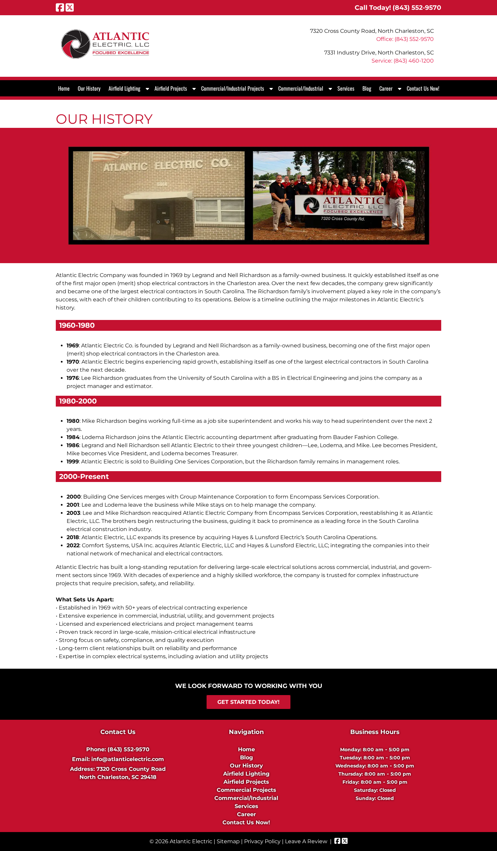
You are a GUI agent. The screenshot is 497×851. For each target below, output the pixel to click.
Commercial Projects (246, 790)
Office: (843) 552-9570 (405, 39)
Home (64, 88)
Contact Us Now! (423, 88)
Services (345, 88)
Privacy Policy (262, 841)
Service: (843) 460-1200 (403, 61)
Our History (89, 88)
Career (386, 88)
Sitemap (228, 841)
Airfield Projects (171, 88)
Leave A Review (306, 841)
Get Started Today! (248, 702)
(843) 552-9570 (128, 749)
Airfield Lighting (124, 88)
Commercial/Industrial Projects (232, 88)
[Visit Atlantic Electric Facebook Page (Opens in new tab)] (60, 7)
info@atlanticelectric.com (127, 759)
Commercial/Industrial (300, 88)
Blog (366, 88)
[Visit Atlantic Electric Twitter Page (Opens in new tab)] (70, 7)
